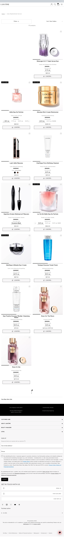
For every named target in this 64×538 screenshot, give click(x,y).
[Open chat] (60, 533)
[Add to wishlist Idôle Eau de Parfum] (29, 82)
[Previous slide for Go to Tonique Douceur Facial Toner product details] (34, 249)
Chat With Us (57, 498)
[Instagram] (6, 504)
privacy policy (36, 524)
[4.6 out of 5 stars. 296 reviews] (16, 372)
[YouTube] (15, 504)
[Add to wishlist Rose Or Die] (29, 337)
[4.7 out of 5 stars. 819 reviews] (47, 117)
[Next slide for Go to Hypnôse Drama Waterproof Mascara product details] (30, 198)
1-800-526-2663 (57, 493)
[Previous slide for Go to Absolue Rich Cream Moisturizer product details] (34, 96)
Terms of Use (46, 471)
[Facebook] (2, 504)
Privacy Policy (52, 465)
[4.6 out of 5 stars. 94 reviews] (16, 270)
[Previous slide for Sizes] (4, 121)
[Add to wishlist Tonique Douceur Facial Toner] (61, 235)
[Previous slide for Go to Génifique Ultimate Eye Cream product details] (2, 249)
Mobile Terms (26, 461)
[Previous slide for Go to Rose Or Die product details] (2, 350)
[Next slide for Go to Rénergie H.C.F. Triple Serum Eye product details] (62, 45)
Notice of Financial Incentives (8, 475)
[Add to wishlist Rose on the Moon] (61, 286)
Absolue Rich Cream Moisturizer (47, 112)
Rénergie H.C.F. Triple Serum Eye (48, 61)
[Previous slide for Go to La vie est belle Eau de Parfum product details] (34, 198)
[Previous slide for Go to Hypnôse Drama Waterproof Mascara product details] (2, 198)
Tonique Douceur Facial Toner (48, 265)
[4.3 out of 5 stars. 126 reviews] (47, 168)
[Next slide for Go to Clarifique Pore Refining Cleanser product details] (62, 147)
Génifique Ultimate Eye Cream (16, 265)
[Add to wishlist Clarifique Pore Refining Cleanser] (61, 133)
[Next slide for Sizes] (29, 121)
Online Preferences (13, 533)
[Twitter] (11, 504)
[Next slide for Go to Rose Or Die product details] (30, 350)
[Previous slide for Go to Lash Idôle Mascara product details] (2, 147)
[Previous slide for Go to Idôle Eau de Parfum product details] (2, 96)
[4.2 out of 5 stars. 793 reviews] (47, 66)
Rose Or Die (16, 367)
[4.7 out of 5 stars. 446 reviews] (47, 270)
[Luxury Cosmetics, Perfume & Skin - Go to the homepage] (5, 4)
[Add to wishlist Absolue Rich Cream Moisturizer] (61, 82)
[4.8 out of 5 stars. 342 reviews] (16, 321)
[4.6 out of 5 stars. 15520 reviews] (16, 117)
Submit (4, 479)
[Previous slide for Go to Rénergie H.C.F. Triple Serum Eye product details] (34, 45)
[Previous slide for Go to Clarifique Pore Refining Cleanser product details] (34, 147)
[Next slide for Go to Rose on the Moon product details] (62, 300)
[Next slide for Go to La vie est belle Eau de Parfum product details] (62, 198)
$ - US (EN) (4, 512)
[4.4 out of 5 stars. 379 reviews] (47, 321)
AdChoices (26, 524)
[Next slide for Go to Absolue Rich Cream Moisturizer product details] (62, 96)
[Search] (55, 4)
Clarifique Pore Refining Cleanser (47, 163)
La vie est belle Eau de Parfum (47, 214)
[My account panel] (52, 4)
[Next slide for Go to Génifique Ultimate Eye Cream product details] (30, 249)
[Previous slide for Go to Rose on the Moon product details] (34, 300)
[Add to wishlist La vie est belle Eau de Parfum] (61, 184)
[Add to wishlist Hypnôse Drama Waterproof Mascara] (29, 184)
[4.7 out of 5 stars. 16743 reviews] (16, 168)
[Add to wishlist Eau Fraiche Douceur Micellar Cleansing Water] (29, 286)
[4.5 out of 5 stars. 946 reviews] (16, 219)
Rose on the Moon (47, 316)
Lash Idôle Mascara (16, 163)
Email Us (58, 488)
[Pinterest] (19, 504)
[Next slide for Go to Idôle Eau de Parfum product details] (30, 96)
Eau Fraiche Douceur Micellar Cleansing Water (16, 316)
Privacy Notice (55, 473)
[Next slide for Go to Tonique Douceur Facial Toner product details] (62, 249)
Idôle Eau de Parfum (16, 112)
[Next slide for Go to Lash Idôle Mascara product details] (30, 147)
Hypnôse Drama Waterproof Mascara (16, 214)
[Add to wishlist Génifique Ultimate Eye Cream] (29, 235)
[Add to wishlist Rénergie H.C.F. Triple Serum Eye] (61, 31)
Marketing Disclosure (20, 473)
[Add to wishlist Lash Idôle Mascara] (29, 133)
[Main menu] (62, 4)
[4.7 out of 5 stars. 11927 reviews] (47, 219)
